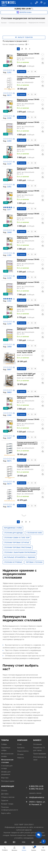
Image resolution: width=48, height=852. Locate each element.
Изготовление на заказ (39, 758)
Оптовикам (37, 744)
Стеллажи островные (13, 562)
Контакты (21, 748)
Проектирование (39, 754)
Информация (7, 786)
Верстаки (4, 778)
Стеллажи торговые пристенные (17, 547)
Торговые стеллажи (34, 562)
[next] (29, 48)
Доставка (4, 794)
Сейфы (4, 744)
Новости (20, 758)
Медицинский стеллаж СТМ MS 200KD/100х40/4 (28, 237)
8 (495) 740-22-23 (36, 789)
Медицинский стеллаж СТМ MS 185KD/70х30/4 (28, 214)
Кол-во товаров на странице (13, 44)
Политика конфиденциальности (9, 808)
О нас (19, 744)
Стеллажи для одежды (13, 533)
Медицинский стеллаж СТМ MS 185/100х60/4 (28, 420)
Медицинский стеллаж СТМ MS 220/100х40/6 (28, 146)
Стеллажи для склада (6, 767)
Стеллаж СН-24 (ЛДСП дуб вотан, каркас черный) (26, 374)
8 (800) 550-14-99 (23, 9)
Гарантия (4, 800)
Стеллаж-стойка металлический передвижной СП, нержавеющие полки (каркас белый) (28, 489)
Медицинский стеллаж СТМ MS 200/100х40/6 (28, 168)
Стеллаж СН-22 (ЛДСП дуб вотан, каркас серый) (26, 351)
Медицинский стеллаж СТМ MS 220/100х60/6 (28, 283)
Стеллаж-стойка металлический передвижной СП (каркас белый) (28, 78)
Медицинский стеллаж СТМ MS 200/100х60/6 (28, 328)
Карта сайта (5, 813)
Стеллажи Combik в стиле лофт (17, 538)
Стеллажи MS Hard (34, 533)
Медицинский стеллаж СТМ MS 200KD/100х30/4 (28, 100)
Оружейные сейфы (5, 749)
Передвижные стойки (13, 528)
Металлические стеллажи (7, 761)
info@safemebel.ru (36, 797)
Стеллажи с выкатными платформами (20, 552)
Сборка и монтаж (7, 797)
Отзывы (20, 754)
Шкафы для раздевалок (5, 773)
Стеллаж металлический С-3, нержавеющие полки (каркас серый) (27, 444)
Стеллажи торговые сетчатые (16, 542)
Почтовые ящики (7, 781)
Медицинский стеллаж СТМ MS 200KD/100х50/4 (28, 54)
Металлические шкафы (7, 755)
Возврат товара (7, 804)
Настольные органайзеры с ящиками (19, 557)
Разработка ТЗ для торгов (39, 749)
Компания (22, 740)
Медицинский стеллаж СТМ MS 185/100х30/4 (28, 397)
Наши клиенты (23, 751)
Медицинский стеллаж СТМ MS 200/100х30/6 (28, 123)
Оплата (4, 790)
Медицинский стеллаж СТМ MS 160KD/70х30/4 (28, 191)
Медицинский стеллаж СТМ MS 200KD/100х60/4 (28, 306)
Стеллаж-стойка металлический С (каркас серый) (28, 466)
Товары (5, 740)
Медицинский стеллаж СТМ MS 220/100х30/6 (28, 260)
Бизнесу (37, 740)
